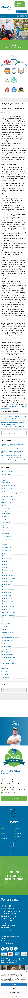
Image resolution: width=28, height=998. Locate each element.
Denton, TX (7, 404)
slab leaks (4, 626)
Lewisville (5, 836)
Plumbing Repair (7, 909)
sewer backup (5, 623)
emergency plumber (7, 497)
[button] (26, 971)
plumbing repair (6, 592)
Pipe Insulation (6, 550)
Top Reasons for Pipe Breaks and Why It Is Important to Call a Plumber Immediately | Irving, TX (13, 424)
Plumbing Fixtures (7, 581)
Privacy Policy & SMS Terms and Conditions (13, 962)
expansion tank (6, 502)
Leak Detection (6, 533)
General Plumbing (8, 926)
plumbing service (6, 598)
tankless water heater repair (10, 638)
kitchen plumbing (6, 528)
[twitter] (18, 16)
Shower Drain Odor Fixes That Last (12, 449)
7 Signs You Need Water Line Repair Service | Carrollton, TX (14, 417)
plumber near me (6, 559)
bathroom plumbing (7, 471)
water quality (5, 674)
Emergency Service (8, 918)
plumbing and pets (7, 570)
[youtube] (26, 16)
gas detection (5, 513)
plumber (4, 556)
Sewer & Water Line (8, 916)
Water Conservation (7, 654)
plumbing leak (5, 584)
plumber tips (5, 561)
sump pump (5, 629)
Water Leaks (5, 669)
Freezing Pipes (5, 508)
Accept (14, 984)
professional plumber (8, 612)
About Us (4, 923)
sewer (3, 621)
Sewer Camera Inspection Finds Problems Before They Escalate (11, 456)
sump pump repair (7, 632)
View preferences (14, 992)
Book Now (19, 4)
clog (2, 477)
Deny (14, 988)
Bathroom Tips (6, 474)
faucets (3, 505)
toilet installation (6, 646)
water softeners (6, 677)
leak (2, 530)
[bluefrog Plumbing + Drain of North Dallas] (6, 8)
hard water (4, 519)
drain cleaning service (8, 485)
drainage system (6, 488)
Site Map (23, 959)
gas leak (3, 516)
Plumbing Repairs (6, 595)
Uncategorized (6, 649)
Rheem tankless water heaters (10, 618)
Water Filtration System (8, 657)
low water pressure (7, 539)
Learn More (14, 799)
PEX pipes (4, 544)
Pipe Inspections (6, 547)
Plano (17, 831)
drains (3, 491)
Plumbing (4, 567)
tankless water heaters (8, 640)
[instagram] (21, 16)
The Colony (18, 836)
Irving (4, 833)
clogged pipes (5, 480)
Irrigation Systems (7, 525)
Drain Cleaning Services (10, 911)
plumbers (4, 564)
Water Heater (5, 660)
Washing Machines (7, 652)
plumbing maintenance (8, 587)
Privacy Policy (14, 996)
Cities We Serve (6, 930)
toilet (3, 643)
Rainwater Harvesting (8, 615)
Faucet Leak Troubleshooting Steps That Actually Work (12, 445)
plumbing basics (6, 573)
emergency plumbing (8, 499)
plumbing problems (7, 590)
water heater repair (7, 666)
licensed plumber (6, 536)
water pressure (6, 671)
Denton (4, 828)
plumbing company (7, 575)
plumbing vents (6, 609)
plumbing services (7, 601)
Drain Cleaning (5, 482)
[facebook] (23, 16)
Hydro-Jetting (5, 522)
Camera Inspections (9, 914)
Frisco (4, 831)
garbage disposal (6, 511)
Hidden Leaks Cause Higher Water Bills (13, 460)
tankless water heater (8, 635)
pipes (3, 553)
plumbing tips (5, 604)
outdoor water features (8, 542)
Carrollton (5, 826)
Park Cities (18, 828)
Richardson (18, 833)
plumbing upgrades (7, 607)
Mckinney (18, 826)
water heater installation (9, 663)
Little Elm (5, 838)
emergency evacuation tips (9, 494)
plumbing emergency (8, 578)
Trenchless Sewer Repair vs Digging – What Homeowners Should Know (13, 452)
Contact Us (5, 928)
